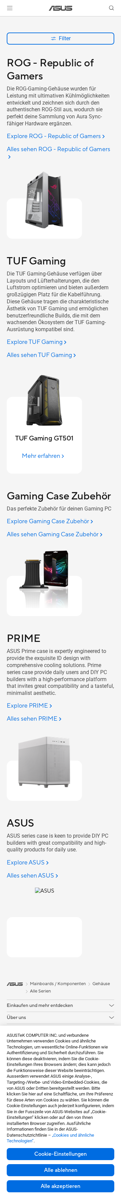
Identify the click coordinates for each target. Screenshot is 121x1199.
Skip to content (4, 20)
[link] (61, 8)
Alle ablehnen (60, 1170)
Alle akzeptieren (60, 1186)
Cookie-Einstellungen (60, 1154)
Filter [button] (65, 38)
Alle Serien (40, 991)
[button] (10, 8)
